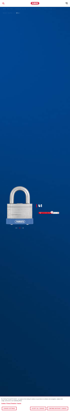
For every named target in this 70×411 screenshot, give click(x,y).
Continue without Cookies (57, 408)
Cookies (3, 403)
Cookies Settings (9, 408)
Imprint (19, 403)
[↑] (17, 228)
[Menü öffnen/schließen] (67, 3)
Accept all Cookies (38, 408)
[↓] (23, 228)
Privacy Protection (11, 403)
